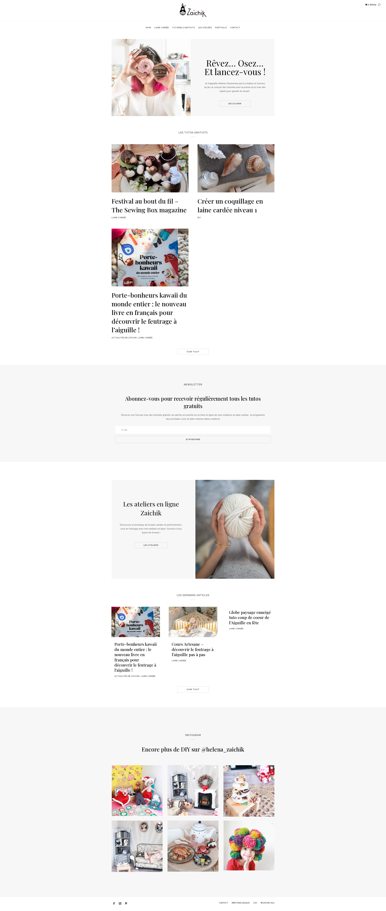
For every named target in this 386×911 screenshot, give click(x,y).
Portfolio (221, 28)
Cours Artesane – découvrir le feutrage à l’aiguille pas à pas (193, 649)
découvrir (234, 103)
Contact (235, 28)
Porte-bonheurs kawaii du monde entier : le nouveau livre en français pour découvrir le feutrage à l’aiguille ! (149, 312)
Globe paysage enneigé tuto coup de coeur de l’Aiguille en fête (250, 617)
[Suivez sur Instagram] (120, 903)
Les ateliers (205, 28)
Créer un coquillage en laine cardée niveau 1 (230, 205)
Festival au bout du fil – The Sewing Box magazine (149, 205)
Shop (148, 28)
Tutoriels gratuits (183, 28)
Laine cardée (161, 28)
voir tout (193, 352)
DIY (199, 218)
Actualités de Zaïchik (124, 338)
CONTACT (223, 903)
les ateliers (151, 545)
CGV (255, 903)
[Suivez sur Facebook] (114, 903)
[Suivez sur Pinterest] (126, 903)
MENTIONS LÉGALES (241, 903)
